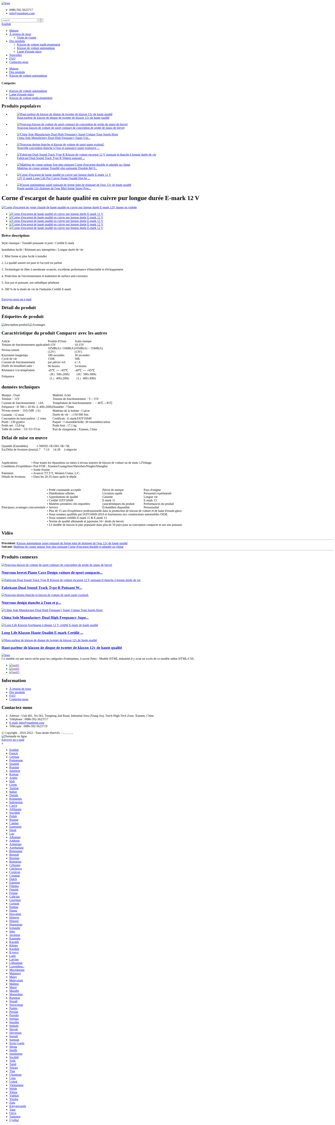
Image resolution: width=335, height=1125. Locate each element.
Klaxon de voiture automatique (36, 48)
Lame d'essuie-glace (29, 51)
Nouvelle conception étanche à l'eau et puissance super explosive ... (58, 148)
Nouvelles (15, 55)
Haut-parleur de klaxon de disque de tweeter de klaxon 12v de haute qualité (63, 117)
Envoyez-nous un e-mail (16, 299)
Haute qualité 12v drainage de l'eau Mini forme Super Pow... (54, 188)
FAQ (12, 58)
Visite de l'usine (26, 37)
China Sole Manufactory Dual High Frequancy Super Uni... (53, 138)
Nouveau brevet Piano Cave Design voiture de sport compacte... (52, 572)
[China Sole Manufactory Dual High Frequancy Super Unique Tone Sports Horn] (52, 610)
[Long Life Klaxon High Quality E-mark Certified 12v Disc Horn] (50, 625)
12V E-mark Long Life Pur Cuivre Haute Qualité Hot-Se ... (53, 178)
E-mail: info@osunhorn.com (26, 722)
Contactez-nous (18, 62)
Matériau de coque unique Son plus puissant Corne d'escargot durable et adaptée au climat (68, 546)
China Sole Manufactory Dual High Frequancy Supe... (45, 617)
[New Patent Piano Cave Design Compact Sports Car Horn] (57, 565)
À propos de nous (20, 34)
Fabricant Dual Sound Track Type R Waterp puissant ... (51, 158)
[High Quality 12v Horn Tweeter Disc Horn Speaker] (49, 640)
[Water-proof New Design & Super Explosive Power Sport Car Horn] (45, 595)
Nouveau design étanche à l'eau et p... (31, 603)
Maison (13, 30)
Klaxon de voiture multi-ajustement (38, 44)
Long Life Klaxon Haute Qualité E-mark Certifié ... (42, 633)
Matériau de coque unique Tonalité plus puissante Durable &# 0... (57, 168)
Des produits (17, 41)
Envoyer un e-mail (13, 739)
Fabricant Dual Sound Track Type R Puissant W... (42, 588)
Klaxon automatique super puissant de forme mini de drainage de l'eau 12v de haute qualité (72, 543)
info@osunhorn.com (22, 13)
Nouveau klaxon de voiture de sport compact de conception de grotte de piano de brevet (70, 127)
